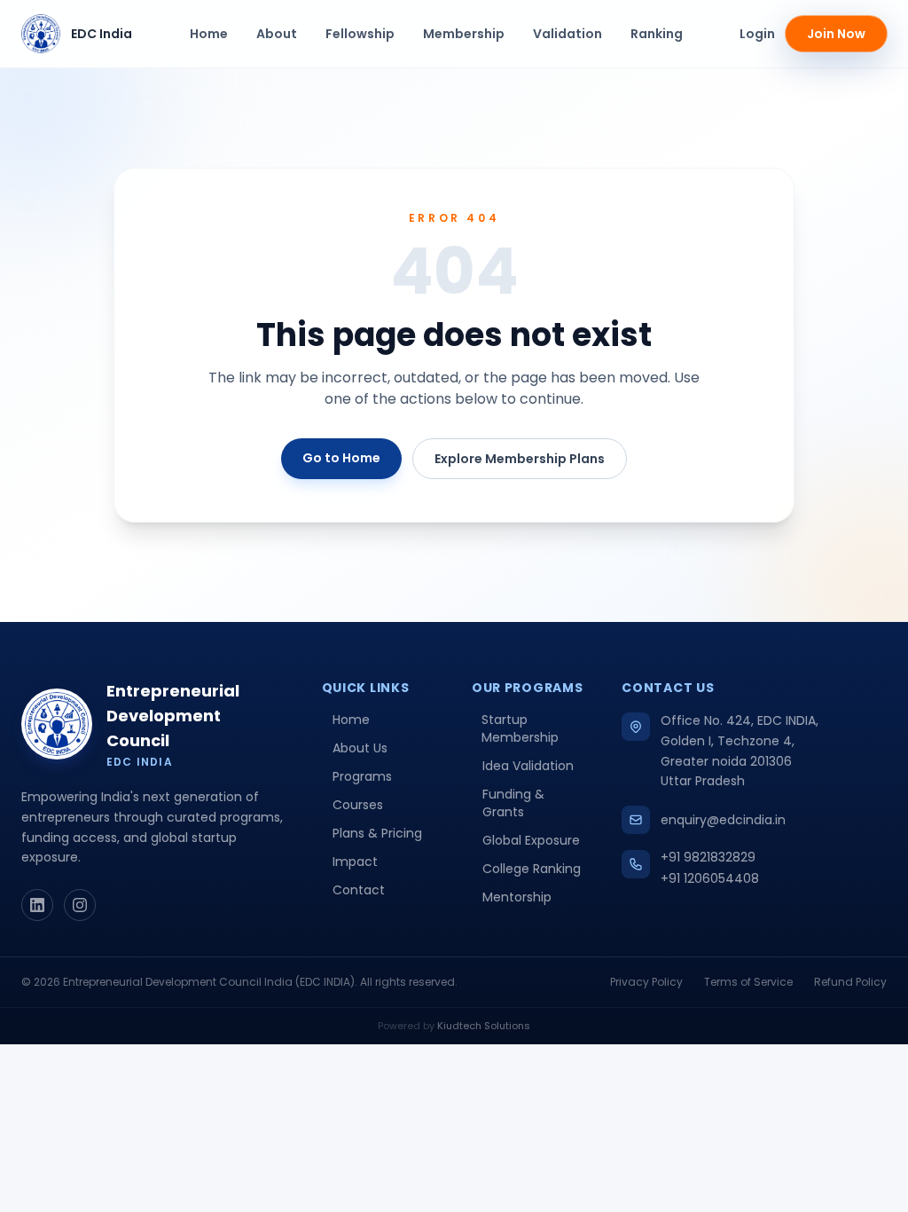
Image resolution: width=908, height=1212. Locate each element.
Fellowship (360, 34)
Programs (362, 776)
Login (757, 34)
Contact (359, 890)
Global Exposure (531, 840)
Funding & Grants (513, 803)
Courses (358, 805)
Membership (464, 34)
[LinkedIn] (37, 905)
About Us (360, 748)
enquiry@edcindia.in (723, 820)
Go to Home (341, 458)
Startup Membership (520, 728)
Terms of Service (748, 982)
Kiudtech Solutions (483, 1026)
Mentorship (517, 897)
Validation (567, 34)
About (276, 34)
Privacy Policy (646, 982)
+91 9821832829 (708, 857)
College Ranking (531, 869)
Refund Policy (850, 982)
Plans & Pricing (377, 833)
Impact (355, 861)
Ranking (656, 34)
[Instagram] (80, 905)
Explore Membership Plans (519, 459)
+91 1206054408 (710, 878)
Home (209, 34)
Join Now (836, 34)
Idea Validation (528, 766)
